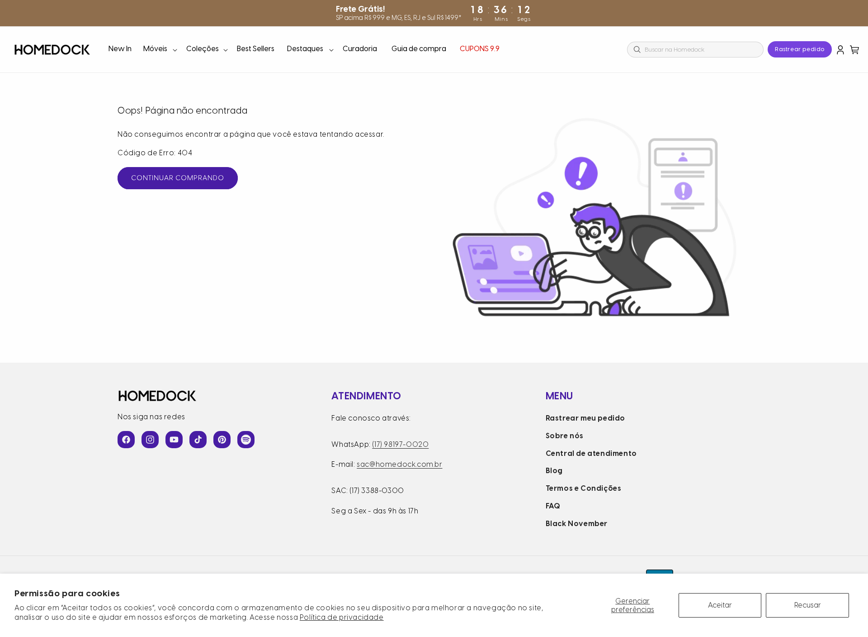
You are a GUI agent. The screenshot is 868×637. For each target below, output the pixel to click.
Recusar (807, 605)
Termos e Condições (584, 488)
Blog (554, 470)
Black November (577, 523)
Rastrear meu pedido (585, 418)
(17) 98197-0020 (400, 444)
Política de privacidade (342, 617)
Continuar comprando (177, 178)
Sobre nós (565, 435)
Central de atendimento (591, 453)
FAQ (553, 506)
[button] (159, 49)
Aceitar (720, 605)
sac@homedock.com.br (399, 464)
